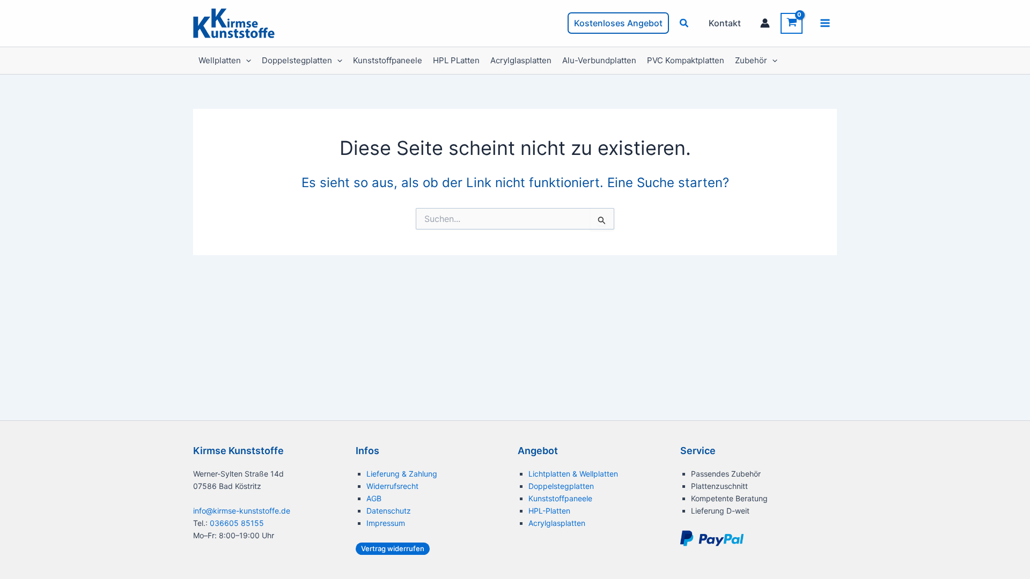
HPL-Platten (549, 510)
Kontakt (725, 23)
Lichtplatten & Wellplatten (573, 473)
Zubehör (751, 60)
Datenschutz (388, 510)
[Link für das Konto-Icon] (765, 23)
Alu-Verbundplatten (599, 60)
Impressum (385, 523)
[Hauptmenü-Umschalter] (825, 23)
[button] (618, 23)
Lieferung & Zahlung (401, 473)
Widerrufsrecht (392, 486)
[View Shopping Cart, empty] (792, 23)
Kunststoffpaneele (387, 60)
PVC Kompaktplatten (685, 60)
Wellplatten (219, 60)
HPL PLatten (456, 60)
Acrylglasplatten (520, 60)
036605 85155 (237, 523)
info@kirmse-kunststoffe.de (241, 510)
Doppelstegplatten (297, 60)
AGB (373, 498)
